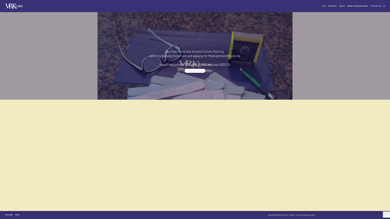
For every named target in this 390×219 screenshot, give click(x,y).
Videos (17, 215)
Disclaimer (9, 215)
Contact (342, 6)
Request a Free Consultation (358, 6)
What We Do (332, 6)
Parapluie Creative (308, 215)
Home (324, 6)
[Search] (384, 6)
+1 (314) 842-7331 (375, 6)
